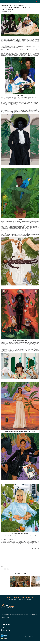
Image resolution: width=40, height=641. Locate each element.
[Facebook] (1, 624)
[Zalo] (9, 630)
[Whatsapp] (1, 630)
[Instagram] (6, 624)
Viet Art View (29, 636)
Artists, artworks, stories (18, 5)
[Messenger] (4, 630)
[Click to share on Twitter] (8, 569)
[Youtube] (4, 624)
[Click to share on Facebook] (5, 569)
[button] (2, 582)
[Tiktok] (9, 624)
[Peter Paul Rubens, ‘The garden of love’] (20, 581)
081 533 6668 (6, 617)
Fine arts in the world (6, 5)
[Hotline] (6, 630)
